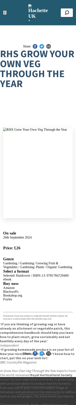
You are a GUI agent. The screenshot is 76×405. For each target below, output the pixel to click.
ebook (7, 279)
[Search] (67, 12)
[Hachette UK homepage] (38, 12)
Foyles (7, 299)
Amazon (9, 288)
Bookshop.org (12, 295)
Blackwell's (11, 291)
